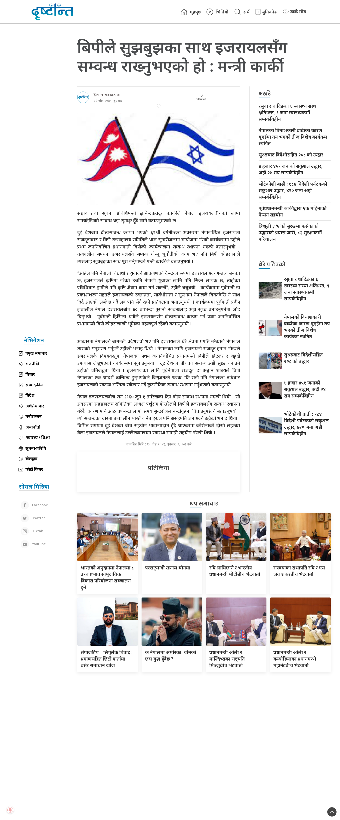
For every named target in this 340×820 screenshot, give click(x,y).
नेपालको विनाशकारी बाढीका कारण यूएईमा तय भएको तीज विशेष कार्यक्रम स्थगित (293, 136)
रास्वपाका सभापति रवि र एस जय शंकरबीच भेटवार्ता (299, 571)
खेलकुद (31, 458)
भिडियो (222, 12)
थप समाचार (204, 503)
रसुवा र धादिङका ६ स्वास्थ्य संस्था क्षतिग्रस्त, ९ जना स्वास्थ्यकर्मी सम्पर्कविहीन (288, 112)
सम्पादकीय (34, 385)
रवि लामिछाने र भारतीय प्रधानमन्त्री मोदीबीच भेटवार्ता (234, 571)
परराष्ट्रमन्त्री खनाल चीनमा (167, 568)
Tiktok (37, 530)
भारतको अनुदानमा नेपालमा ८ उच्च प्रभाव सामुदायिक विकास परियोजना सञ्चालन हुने (107, 577)
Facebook (39, 504)
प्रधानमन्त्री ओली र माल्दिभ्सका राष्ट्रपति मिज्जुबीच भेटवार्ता (227, 658)
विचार (30, 374)
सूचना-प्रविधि (35, 448)
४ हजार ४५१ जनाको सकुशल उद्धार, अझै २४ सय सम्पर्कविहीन (291, 169)
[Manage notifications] (10, 810)
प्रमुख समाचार (36, 353)
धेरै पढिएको (272, 264)
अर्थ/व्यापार (34, 406)
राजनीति (32, 363)
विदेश (29, 395)
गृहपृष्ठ (195, 12)
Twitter (38, 517)
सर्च (246, 12)
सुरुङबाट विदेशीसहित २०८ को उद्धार (291, 155)
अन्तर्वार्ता (32, 427)
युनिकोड (269, 12)
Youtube (38, 543)
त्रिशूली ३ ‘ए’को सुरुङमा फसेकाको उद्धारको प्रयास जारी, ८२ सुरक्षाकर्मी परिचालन (290, 232)
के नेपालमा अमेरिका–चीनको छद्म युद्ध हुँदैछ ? (170, 655)
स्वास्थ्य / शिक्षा (37, 437)
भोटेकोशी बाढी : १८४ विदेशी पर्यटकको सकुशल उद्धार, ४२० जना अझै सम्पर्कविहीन (293, 190)
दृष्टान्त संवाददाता (107, 94)
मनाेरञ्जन (33, 416)
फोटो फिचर (34, 469)
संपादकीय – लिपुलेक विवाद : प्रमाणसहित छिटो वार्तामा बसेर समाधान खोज (107, 658)
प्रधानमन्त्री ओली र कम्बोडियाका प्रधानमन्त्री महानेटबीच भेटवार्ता (294, 658)
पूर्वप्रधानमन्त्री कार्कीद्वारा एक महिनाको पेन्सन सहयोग (293, 211)
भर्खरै (265, 93)
